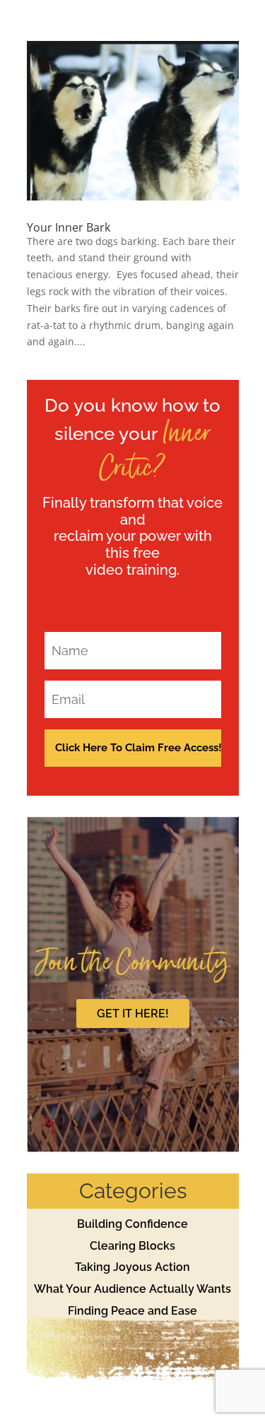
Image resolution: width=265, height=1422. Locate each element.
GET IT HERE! (133, 1013)
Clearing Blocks (132, 1246)
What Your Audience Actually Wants (132, 1289)
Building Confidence (132, 1224)
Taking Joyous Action (132, 1267)
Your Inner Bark (68, 227)
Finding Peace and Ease (132, 1311)
